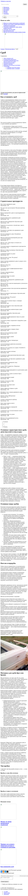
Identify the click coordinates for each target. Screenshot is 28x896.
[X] (7, 872)
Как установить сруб (8, 58)
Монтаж (5, 11)
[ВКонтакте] (1, 872)
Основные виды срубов (8, 62)
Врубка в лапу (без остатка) (13, 67)
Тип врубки (6, 66)
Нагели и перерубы (8, 64)
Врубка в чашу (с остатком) (13, 68)
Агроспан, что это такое (9, 29)
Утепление (6, 13)
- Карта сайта (6, 893)
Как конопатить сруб (8, 30)
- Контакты (6, 894)
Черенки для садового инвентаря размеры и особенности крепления (14, 25)
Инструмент (6, 8)
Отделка (5, 12)
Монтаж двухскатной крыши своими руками (14, 32)
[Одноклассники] (3, 872)
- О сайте (5, 891)
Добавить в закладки (6, 1)
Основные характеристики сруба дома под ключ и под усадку (10, 61)
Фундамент (6, 9)
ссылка (5, 93)
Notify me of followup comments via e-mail (12, 884)
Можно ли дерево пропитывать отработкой (14, 23)
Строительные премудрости (9, 59)
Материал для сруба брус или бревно (11, 65)
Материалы (6, 7)
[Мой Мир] (5, 872)
